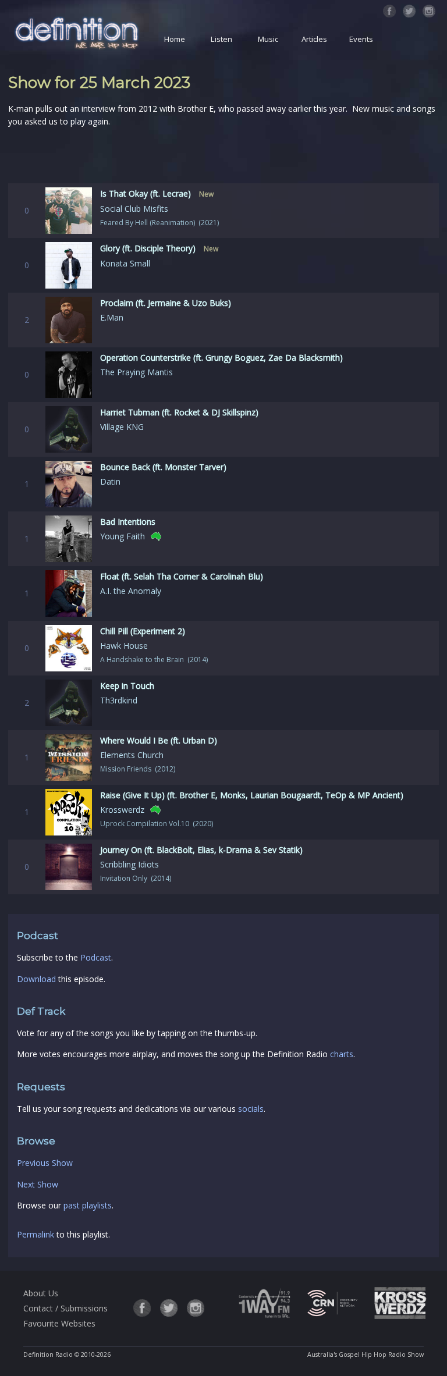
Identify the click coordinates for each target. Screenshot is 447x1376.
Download (36, 978)
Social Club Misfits (134, 208)
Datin (110, 481)
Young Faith (122, 536)
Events (361, 39)
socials (251, 1108)
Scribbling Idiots (129, 864)
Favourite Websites (59, 1323)
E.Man (111, 317)
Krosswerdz (122, 809)
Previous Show (45, 1162)
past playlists (87, 1205)
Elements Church (132, 754)
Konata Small (125, 263)
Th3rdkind (118, 700)
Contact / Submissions (65, 1308)
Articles (314, 39)
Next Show (37, 1184)
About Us (40, 1293)
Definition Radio (48, 1354)
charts (341, 1053)
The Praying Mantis (136, 372)
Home (174, 39)
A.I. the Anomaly (130, 590)
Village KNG (122, 426)
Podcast (95, 957)
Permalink (35, 1234)
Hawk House (124, 645)
